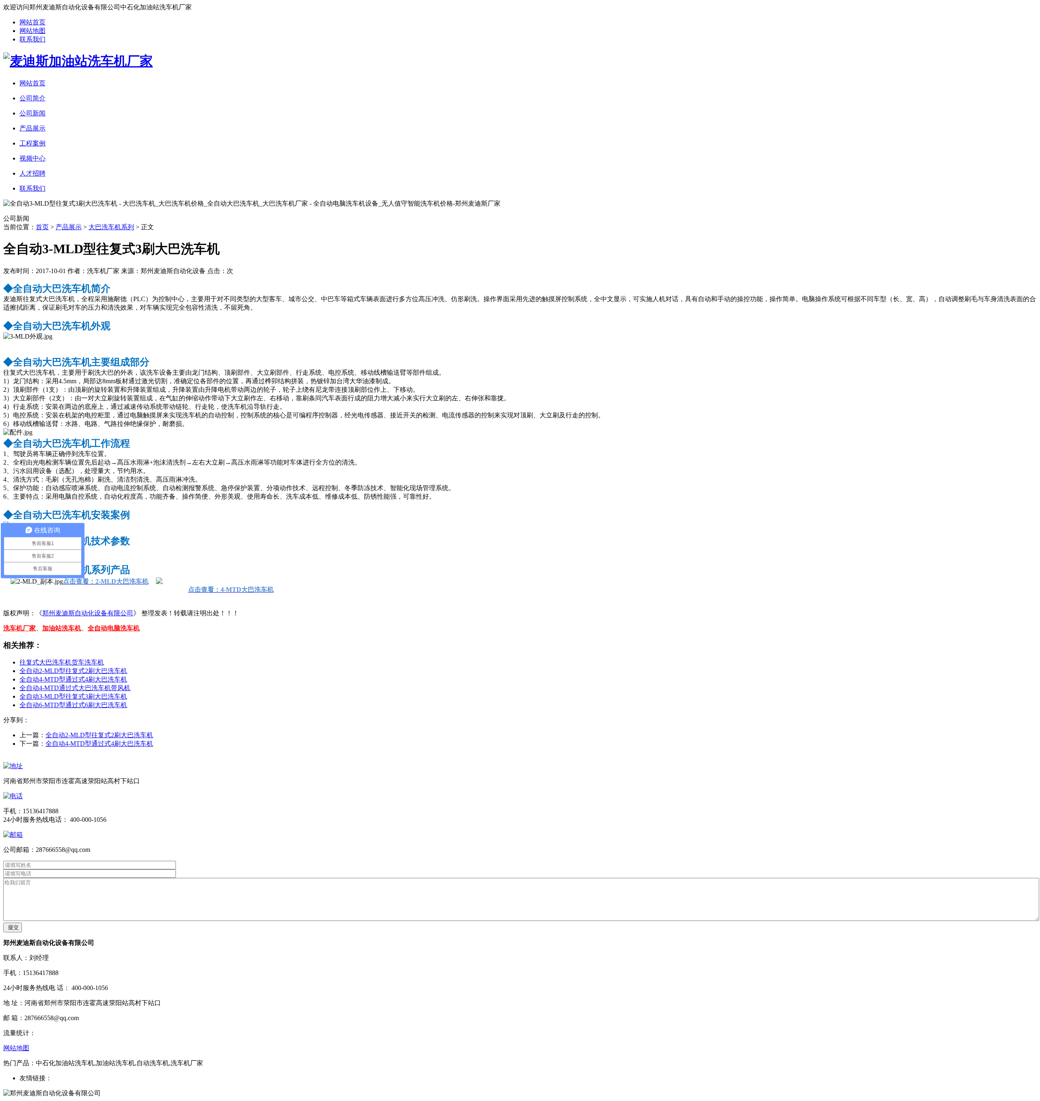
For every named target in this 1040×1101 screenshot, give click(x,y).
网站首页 (33, 22)
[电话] (13, 796)
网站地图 (33, 30)
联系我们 (33, 39)
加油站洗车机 (61, 628)
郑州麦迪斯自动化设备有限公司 (87, 613)
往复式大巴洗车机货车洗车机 (62, 662)
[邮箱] (13, 834)
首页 (42, 227)
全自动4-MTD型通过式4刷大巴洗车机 (73, 679)
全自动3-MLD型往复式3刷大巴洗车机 (73, 696)
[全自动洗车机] (78, 61)
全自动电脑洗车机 (114, 628)
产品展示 (69, 227)
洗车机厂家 (19, 628)
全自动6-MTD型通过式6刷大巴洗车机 (73, 704)
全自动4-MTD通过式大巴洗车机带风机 (75, 687)
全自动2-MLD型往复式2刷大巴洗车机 (73, 670)
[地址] (13, 765)
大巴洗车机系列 (111, 227)
